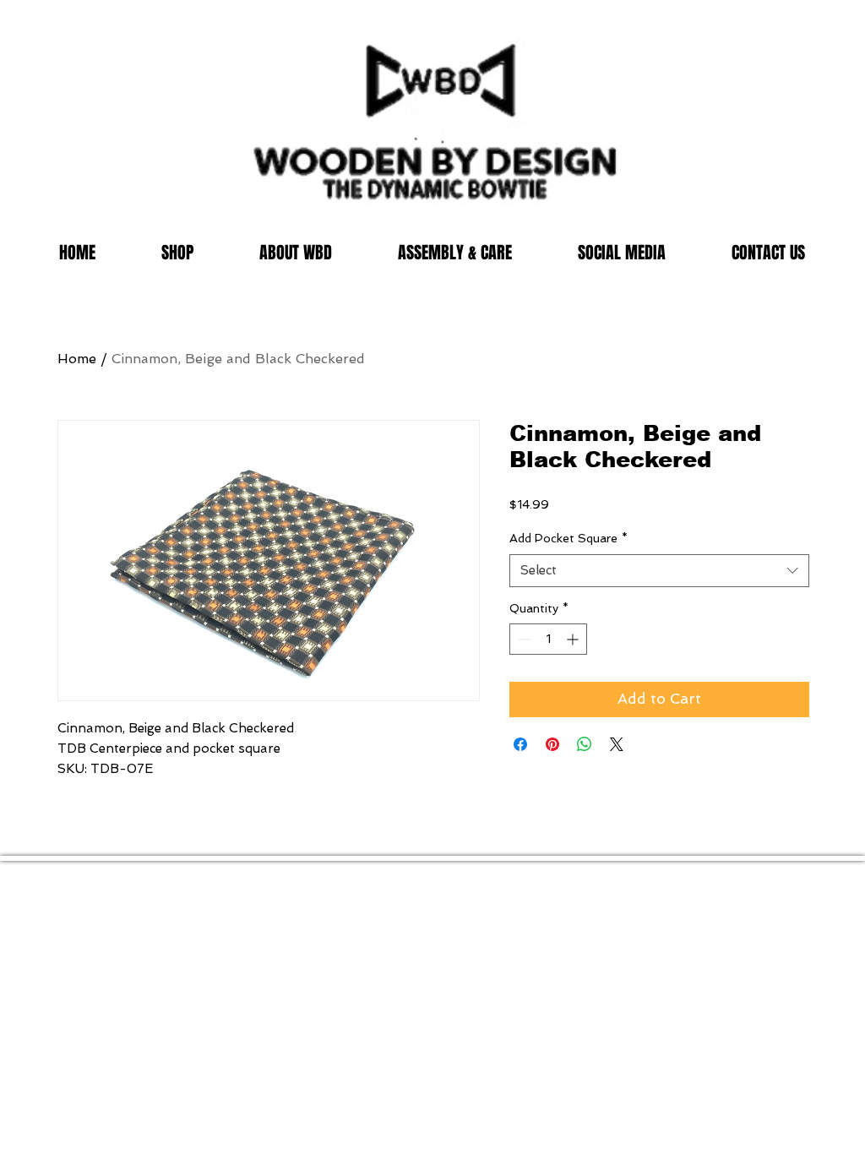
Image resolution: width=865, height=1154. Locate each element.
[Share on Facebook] (520, 744)
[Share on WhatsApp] (584, 744)
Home (76, 359)
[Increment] (574, 639)
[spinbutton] (548, 639)
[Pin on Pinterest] (552, 744)
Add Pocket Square (568, 538)
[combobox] (659, 570)
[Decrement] (522, 639)
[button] (177, 253)
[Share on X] (617, 744)
